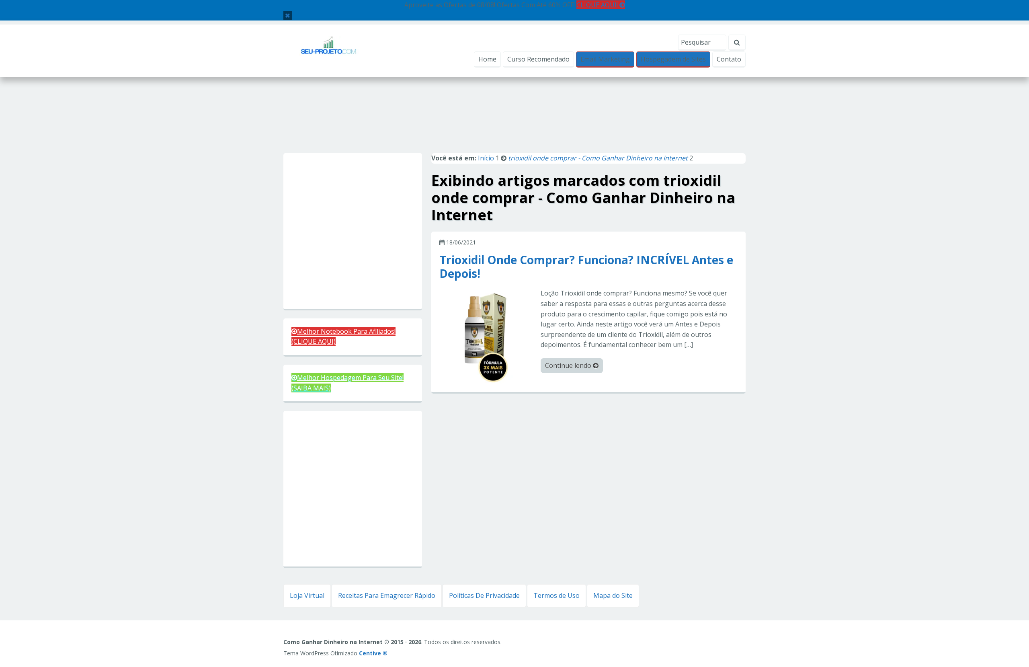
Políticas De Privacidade (484, 595)
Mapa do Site (613, 595)
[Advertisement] (514, 124)
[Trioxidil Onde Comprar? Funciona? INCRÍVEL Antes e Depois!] (487, 335)
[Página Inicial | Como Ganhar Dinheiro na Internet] (328, 50)
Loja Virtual (307, 595)
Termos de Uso (556, 595)
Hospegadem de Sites (673, 59)
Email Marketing (605, 59)
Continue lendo (569, 365)
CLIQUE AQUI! (597, 4)
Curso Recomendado (538, 59)
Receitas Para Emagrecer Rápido (386, 595)
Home (487, 59)
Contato (729, 59)
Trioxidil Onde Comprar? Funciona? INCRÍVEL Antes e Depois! (586, 266)
